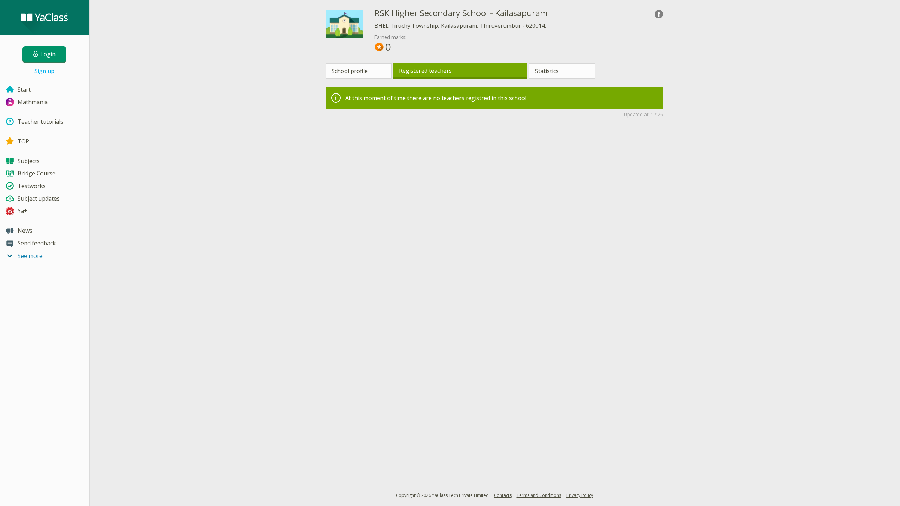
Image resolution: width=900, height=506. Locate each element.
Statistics (547, 71)
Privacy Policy (579, 495)
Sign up (44, 70)
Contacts (503, 495)
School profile (350, 71)
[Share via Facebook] (659, 14)
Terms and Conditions (539, 495)
